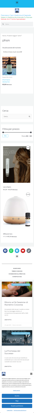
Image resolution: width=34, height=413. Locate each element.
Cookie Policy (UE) (17, 276)
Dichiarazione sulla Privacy (20, 410)
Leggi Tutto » (8, 319)
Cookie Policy (10, 410)
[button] (31, 374)
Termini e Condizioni (17, 271)
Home (4, 36)
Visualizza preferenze (17, 406)
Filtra (5, 136)
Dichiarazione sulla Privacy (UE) (17, 274)
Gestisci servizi (16, 390)
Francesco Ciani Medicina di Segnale (16, 15)
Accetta (17, 396)
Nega (17, 401)
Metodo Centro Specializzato (13, 19)
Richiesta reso (17, 268)
